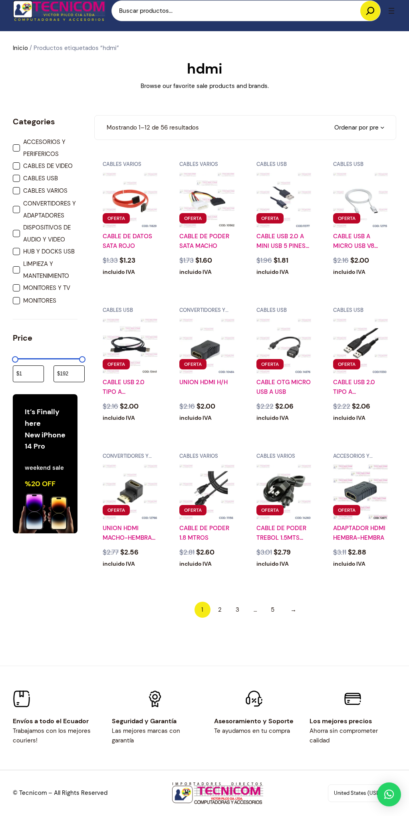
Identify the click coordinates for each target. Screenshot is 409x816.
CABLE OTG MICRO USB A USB (283, 387)
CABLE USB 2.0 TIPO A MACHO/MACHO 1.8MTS (356, 387)
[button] (389, 794)
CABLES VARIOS (122, 164)
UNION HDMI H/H (203, 382)
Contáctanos (130, 594)
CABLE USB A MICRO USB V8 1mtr (353, 241)
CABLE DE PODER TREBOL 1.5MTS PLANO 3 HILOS (281, 533)
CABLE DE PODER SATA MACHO (204, 241)
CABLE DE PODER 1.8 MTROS (204, 533)
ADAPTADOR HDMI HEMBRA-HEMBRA (359, 533)
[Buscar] (370, 11)
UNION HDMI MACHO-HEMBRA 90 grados (127, 533)
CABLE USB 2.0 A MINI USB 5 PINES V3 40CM (281, 241)
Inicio (20, 48)
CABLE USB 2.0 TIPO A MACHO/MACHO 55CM (126, 387)
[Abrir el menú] (391, 11)
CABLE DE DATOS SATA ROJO (127, 241)
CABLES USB (271, 164)
